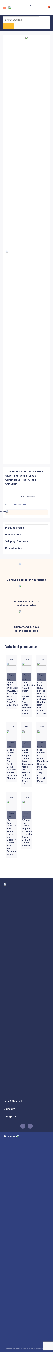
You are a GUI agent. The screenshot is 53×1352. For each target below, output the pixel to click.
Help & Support (13, 1101)
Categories (10, 1116)
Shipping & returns (16, 541)
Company (9, 1109)
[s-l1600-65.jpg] (26, 38)
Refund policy (13, 548)
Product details (14, 527)
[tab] (26, 527)
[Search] (8, 26)
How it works (13, 534)
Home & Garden (19, 504)
